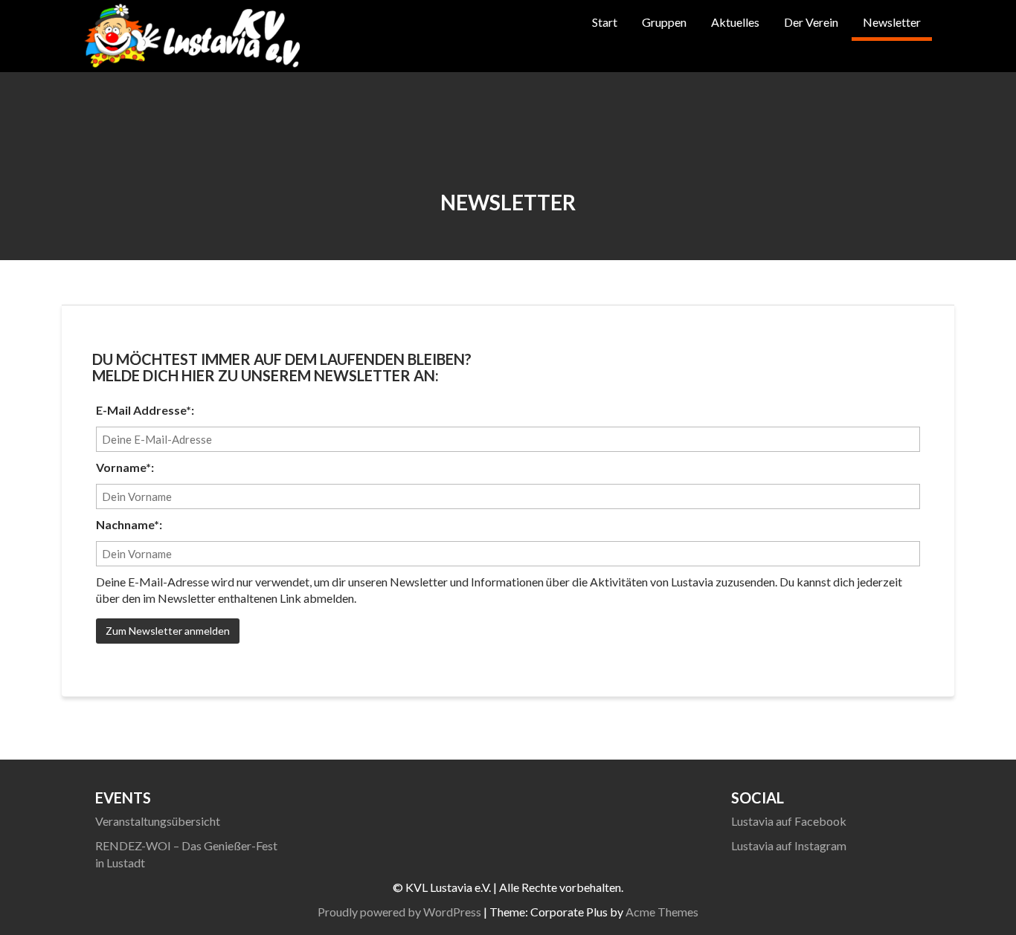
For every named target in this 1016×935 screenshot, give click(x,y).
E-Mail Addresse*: (145, 410)
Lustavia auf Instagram (788, 845)
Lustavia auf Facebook (788, 821)
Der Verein (811, 22)
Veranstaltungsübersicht (157, 821)
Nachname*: (129, 524)
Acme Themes (662, 912)
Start (604, 22)
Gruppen (664, 22)
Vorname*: (125, 467)
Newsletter (892, 22)
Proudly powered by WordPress (399, 912)
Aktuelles (735, 22)
